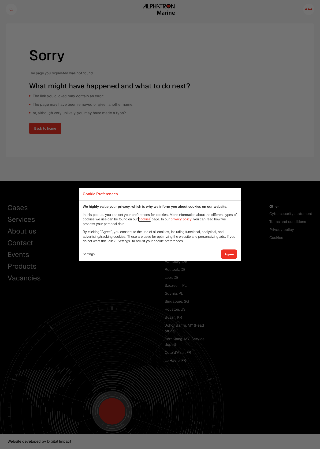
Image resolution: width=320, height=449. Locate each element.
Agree (229, 254)
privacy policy (181, 219)
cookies (145, 219)
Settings (89, 254)
